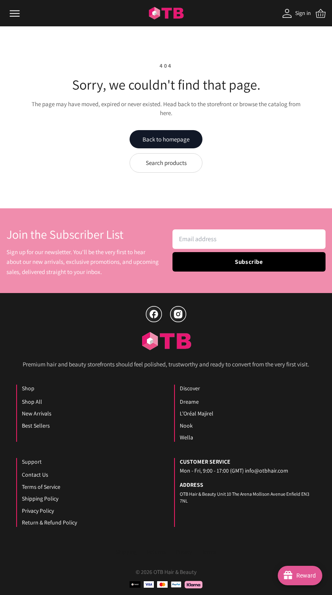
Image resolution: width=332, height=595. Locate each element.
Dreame (189, 401)
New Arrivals (36, 413)
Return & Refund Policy (49, 522)
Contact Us (35, 474)
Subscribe (249, 261)
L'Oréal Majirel (196, 413)
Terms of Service (41, 486)
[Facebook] (154, 314)
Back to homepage (166, 139)
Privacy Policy (38, 510)
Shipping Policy (40, 498)
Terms (209, 551)
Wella (186, 437)
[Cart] (321, 13)
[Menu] (14, 13)
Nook (186, 425)
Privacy (183, 551)
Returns (156, 551)
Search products (166, 163)
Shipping (126, 551)
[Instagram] (178, 314)
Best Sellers (36, 425)
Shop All (32, 401)
